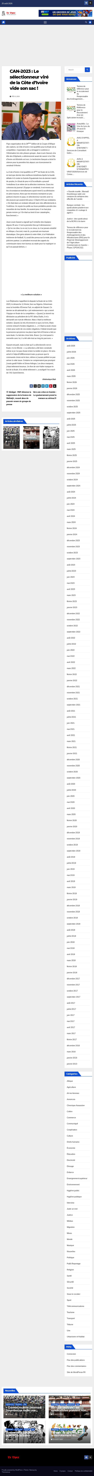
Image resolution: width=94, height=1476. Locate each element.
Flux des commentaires (76, 1366)
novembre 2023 (73, 547)
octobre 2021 (72, 699)
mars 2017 (71, 1033)
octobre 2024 (72, 480)
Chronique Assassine (76, 1105)
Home (56, 1471)
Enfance (70, 1172)
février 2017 (72, 1039)
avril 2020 (71, 808)
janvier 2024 (72, 534)
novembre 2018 (73, 912)
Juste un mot (72, 1209)
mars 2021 (71, 741)
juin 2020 (71, 796)
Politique (70, 1258)
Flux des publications (76, 1360)
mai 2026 (71, 364)
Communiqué (72, 1124)
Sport (69, 1300)
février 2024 (72, 528)
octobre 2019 (72, 845)
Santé (69, 1276)
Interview (70, 1203)
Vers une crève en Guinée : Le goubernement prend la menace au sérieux (44, 395)
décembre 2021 (73, 687)
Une (68, 1331)
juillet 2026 (71, 352)
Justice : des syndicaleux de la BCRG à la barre (24, 1434)
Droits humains (73, 1142)
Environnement (73, 1185)
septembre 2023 (73, 559)
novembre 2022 (73, 620)
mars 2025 (71, 449)
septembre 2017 (73, 997)
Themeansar (6, 1472)
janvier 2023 (72, 607)
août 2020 (71, 784)
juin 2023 (71, 577)
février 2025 (72, 455)
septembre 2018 (73, 924)
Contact (70, 1471)
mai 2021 (71, 729)
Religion (70, 1270)
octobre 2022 (72, 626)
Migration (71, 1227)
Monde (70, 1239)
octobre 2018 (72, 918)
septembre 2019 (73, 851)
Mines (69, 1233)
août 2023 (71, 565)
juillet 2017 (71, 1009)
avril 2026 (71, 370)
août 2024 (71, 492)
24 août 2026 (12, 1414)
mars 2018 (71, 960)
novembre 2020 (73, 766)
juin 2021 (71, 723)
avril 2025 (71, 443)
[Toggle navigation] (45, 22)
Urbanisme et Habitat (75, 1337)
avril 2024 (71, 516)
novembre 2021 (73, 693)
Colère (69, 1111)
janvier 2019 (72, 900)
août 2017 (71, 1003)
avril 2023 (71, 589)
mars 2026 (71, 376)
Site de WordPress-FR (76, 1372)
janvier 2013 (72, 1064)
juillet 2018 (71, 936)
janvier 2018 (72, 973)
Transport (71, 1318)
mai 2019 (71, 875)
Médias (70, 1221)
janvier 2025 (72, 461)
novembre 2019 (73, 839)
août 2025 (71, 419)
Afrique (70, 1081)
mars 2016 (71, 1052)
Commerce (71, 1118)
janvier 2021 (72, 753)
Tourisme (71, 1312)
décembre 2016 (73, 1046)
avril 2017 (71, 1027)
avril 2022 (71, 662)
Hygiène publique (74, 1197)
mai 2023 (71, 583)
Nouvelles (71, 1251)
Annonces (71, 1099)
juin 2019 (71, 869)
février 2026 (72, 382)
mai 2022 (71, 656)
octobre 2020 (72, 772)
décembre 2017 (73, 979)
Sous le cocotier (73, 1294)
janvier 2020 (72, 827)
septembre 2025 (73, 413)
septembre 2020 (73, 778)
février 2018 (72, 966)
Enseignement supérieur (77, 1178)
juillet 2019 (71, 863)
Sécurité (70, 1282)
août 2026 (71, 346)
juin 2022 (71, 650)
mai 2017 (71, 1021)
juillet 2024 (71, 498)
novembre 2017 (73, 985)
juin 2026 (71, 358)
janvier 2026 (72, 388)
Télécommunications (75, 1306)
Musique (70, 1245)
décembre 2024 (73, 467)
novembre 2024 (73, 474)
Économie (71, 1148)
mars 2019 (71, 887)
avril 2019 (71, 881)
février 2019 (72, 893)
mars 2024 (71, 522)
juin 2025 (71, 431)
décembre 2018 (73, 906)
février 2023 (72, 601)
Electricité (71, 1160)
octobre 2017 (72, 991)
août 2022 (71, 638)
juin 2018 (71, 942)
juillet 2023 (71, 571)
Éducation (71, 1154)
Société (70, 1288)
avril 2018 (71, 954)
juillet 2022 (71, 644)
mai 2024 (71, 510)
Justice (70, 1215)
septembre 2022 (73, 632)
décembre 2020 (73, 760)
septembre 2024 (73, 486)
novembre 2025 (73, 401)
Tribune (70, 1324)
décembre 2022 (73, 614)
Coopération (72, 1130)
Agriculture (71, 1087)
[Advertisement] (47, 42)
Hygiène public (73, 1191)
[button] (86, 22)
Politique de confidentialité (83, 1471)
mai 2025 (71, 437)
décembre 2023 (73, 540)
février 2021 (72, 747)
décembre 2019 (73, 833)
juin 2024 (71, 504)
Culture (70, 1136)
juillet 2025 (71, 425)
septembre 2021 (73, 705)
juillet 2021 (71, 717)
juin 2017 (71, 1015)
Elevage (70, 1166)
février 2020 (72, 820)
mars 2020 (71, 814)
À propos (63, 1471)
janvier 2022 (72, 680)
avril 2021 (71, 735)
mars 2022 (71, 668)
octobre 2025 (72, 407)
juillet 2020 (71, 790)
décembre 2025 (73, 394)
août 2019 (71, 857)
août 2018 (71, 930)
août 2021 (71, 711)
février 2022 (72, 674)
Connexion (71, 1354)
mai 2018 (71, 948)
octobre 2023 (72, 553)
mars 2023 (71, 595)
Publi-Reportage (74, 1264)
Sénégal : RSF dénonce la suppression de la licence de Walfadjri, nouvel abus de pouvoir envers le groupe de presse (18, 398)
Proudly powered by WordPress (12, 1470)
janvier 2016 (72, 1058)
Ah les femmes (73, 1093)
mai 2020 (71, 802)
